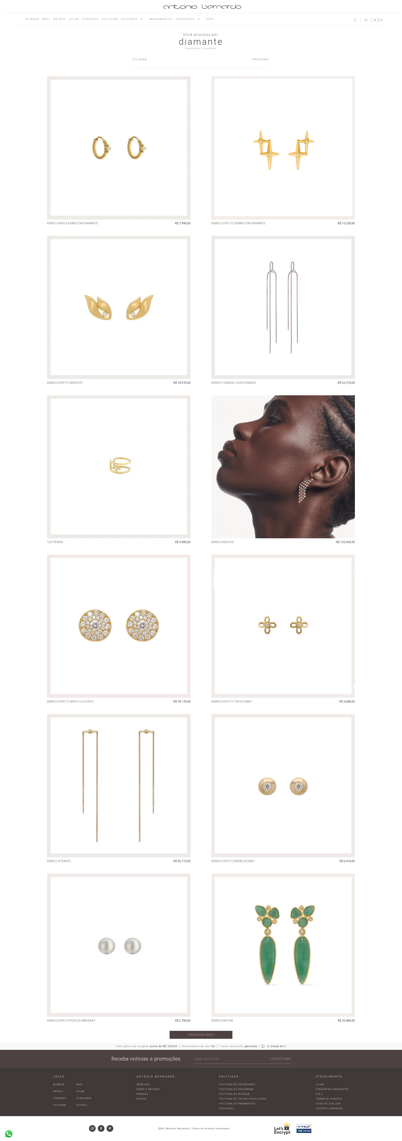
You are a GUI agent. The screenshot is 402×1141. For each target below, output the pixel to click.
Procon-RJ (226, 1108)
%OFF (210, 19)
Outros (81, 1105)
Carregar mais (201, 1034)
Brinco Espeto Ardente (65, 382)
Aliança (32, 19)
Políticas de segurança (236, 1089)
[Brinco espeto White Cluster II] (119, 626)
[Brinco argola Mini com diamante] (119, 148)
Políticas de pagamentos (237, 1103)
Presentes (185, 19)
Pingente (90, 19)
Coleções (129, 19)
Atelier (141, 1099)
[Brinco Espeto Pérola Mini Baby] (119, 945)
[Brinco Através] (119, 785)
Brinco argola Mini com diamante (72, 223)
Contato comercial (329, 1108)
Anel (46, 19)
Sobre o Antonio (148, 1089)
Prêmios (142, 1094)
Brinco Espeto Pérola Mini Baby (71, 1020)
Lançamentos (161, 19)
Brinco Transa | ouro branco (233, 382)
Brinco (60, 19)
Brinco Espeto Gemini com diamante (238, 223)
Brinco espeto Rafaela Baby (233, 861)
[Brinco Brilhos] (283, 467)
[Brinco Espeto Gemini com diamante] (283, 148)
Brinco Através (59, 861)
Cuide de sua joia (328, 1103)
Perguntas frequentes (332, 1089)
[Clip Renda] (119, 467)
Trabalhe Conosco (329, 1099)
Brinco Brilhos (222, 542)
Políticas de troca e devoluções (243, 1099)
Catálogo (143, 1084)
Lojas (320, 1084)
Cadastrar (281, 1059)
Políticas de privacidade (237, 1084)
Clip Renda (55, 542)
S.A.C (319, 1094)
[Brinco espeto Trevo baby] (283, 626)
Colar (74, 19)
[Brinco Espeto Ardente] (119, 307)
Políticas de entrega (234, 1094)
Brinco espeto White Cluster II (70, 701)
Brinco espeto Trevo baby (231, 701)
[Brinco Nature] (283, 945)
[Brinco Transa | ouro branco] (283, 307)
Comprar (119, 213)
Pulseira (110, 19)
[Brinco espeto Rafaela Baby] (283, 785)
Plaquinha (83, 1098)
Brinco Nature (222, 1020)
